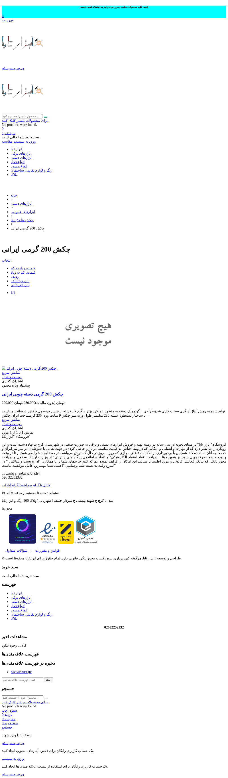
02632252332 (114, 182)
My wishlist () (21, 672)
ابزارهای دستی (21, 158)
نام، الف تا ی (20, 285)
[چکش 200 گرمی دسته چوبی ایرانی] (61, 368)
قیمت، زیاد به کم (23, 268)
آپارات (6, 485)
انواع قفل (17, 162)
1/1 (13, 293)
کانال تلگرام (41, 485)
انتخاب (6, 260)
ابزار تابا (16, 149)
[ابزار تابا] (23, 64)
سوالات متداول (16, 550)
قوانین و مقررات (47, 550)
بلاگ (14, 174)
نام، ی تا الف (20, 281)
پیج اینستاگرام (22, 485)
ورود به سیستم (13, 743)
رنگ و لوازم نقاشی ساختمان (31, 170)
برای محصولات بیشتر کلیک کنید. (25, 121)
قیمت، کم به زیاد (23, 272)
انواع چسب (19, 166)
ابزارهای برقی (21, 153)
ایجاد (48, 680)
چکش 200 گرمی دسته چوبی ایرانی (32, 394)
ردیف (15, 276)
